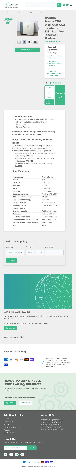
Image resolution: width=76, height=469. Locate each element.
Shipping (7, 430)
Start (32, 448)
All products (13, 13)
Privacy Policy (9, 422)
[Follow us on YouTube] (17, 454)
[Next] (37, 28)
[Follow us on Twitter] (11, 454)
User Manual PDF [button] (27, 50)
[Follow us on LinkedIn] (22, 454)
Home (6, 13)
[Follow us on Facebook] (5, 454)
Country (9, 247)
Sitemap (7, 424)
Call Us (11, 403)
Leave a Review (9, 433)
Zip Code (49, 247)
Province (29, 247)
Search (6, 419)
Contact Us (60, 95)
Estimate (11, 260)
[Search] (59, 5)
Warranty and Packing (12, 427)
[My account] (63, 5)
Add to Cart (49, 92)
